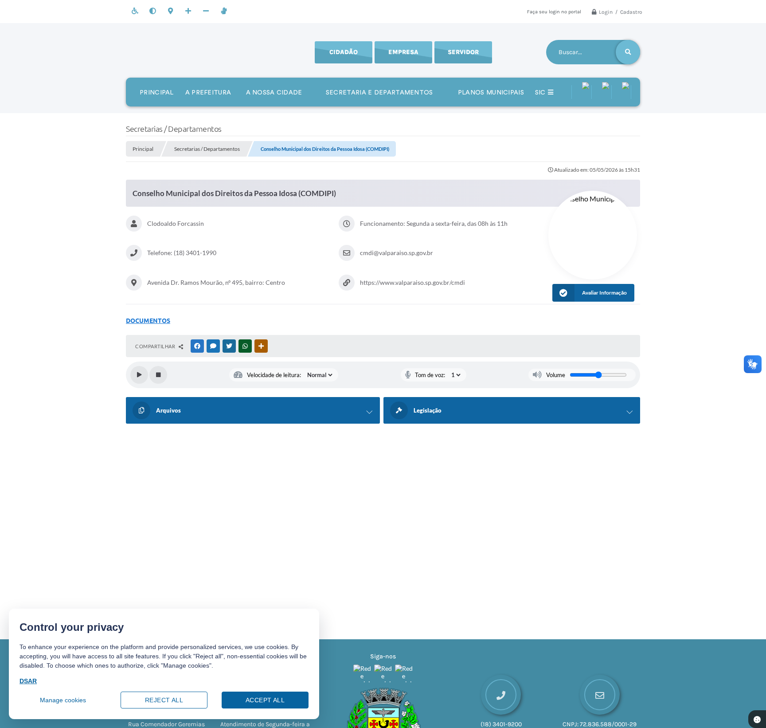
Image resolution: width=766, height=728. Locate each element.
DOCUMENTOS (148, 320)
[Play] (139, 375)
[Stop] (158, 375)
